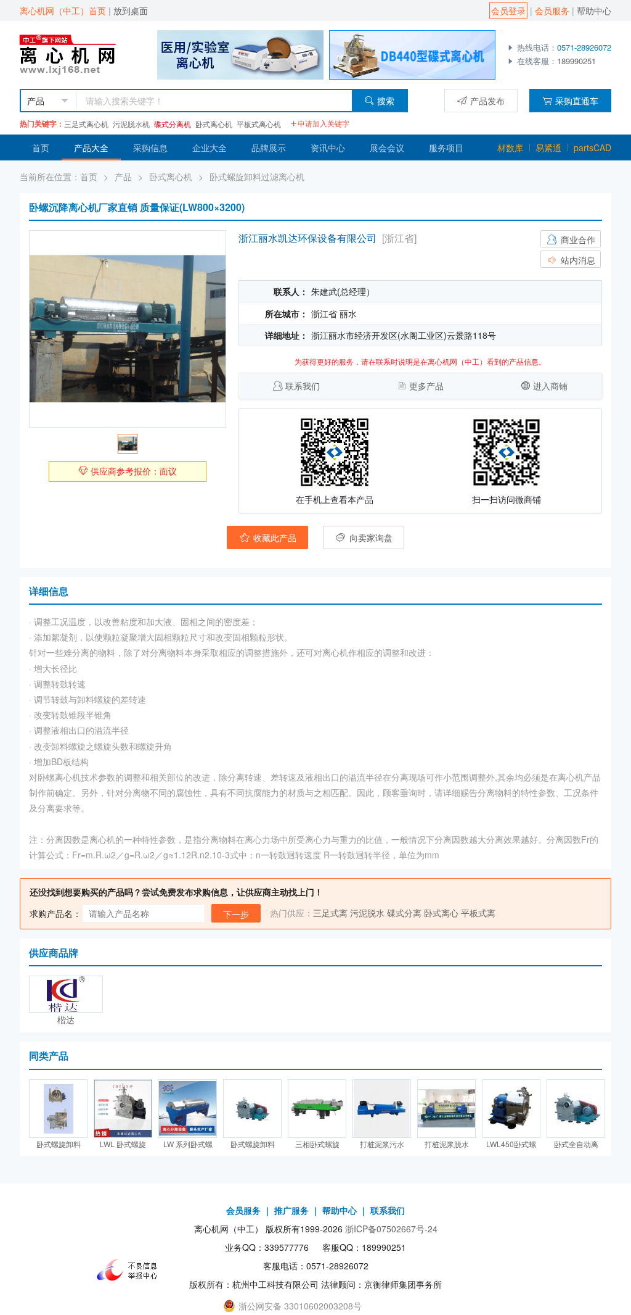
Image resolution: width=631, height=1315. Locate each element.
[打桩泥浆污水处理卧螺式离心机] (381, 1108)
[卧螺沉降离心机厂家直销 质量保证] (128, 329)
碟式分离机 (172, 123)
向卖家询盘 (370, 537)
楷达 (66, 1019)
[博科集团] (240, 54)
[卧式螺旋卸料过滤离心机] (58, 1108)
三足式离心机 (86, 123)
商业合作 (576, 239)
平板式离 (478, 912)
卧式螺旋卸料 (58, 1144)
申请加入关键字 (323, 123)
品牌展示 (268, 147)
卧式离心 (441, 912)
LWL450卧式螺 (511, 1144)
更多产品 (426, 386)
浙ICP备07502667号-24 (391, 1228)
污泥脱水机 (131, 123)
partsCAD (592, 147)
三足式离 (330, 912)
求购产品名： (55, 913)
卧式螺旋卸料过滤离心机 (257, 176)
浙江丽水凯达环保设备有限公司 (307, 238)
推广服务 (291, 1210)
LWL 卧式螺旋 (123, 1144)
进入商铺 (550, 386)
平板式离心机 (259, 123)
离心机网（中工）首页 (63, 10)
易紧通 (548, 147)
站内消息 (576, 260)
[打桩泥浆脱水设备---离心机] (446, 1108)
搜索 (385, 100)
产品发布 (487, 100)
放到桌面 (130, 10)
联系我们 (302, 386)
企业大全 (209, 147)
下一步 (236, 914)
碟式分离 (404, 912)
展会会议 (387, 147)
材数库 (510, 147)
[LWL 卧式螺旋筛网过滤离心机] (123, 1108)
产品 (123, 176)
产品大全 (91, 147)
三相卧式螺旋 (317, 1144)
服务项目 (446, 147)
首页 (40, 147)
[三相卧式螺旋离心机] (317, 1108)
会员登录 (508, 10)
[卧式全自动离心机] (576, 1108)
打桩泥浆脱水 (447, 1144)
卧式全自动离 (576, 1144)
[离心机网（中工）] (79, 54)
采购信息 (150, 147)
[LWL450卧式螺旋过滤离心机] (511, 1108)
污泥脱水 (367, 912)
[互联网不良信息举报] (130, 1269)
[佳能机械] (412, 54)
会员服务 (552, 10)
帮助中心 (594, 10)
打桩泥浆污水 (382, 1144)
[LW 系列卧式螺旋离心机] (187, 1108)
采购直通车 (576, 100)
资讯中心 (328, 147)
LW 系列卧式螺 (188, 1144)
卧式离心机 (213, 123)
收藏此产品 (273, 537)
